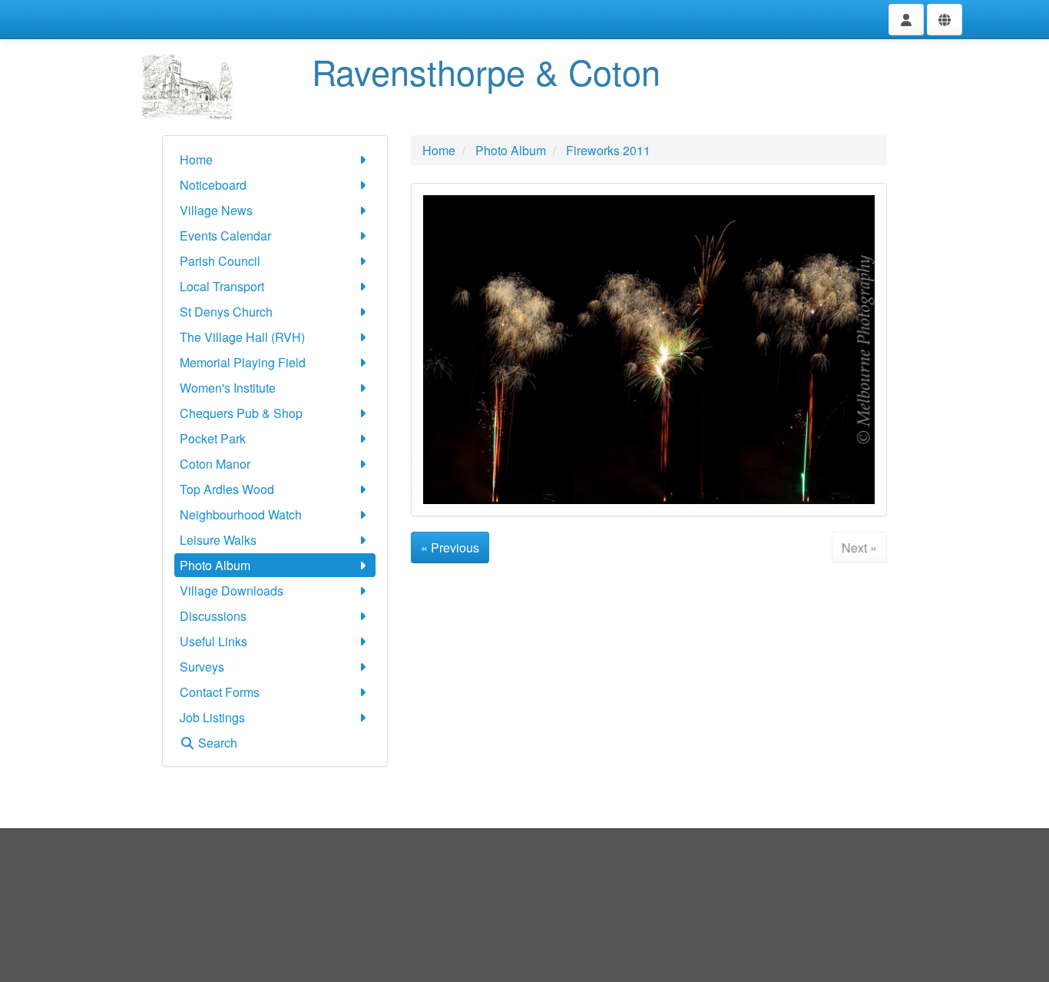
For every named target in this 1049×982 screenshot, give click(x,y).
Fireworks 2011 (608, 150)
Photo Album (215, 565)
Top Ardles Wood (227, 489)
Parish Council (220, 261)
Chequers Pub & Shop (241, 413)
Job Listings (212, 717)
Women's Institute (228, 387)
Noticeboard (213, 185)
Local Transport (222, 286)
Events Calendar (225, 235)
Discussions (213, 616)
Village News (216, 210)
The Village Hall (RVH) (242, 337)
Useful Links (213, 641)
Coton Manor (215, 464)
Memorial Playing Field (243, 362)
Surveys (202, 666)
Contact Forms (220, 692)
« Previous (450, 547)
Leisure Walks (218, 540)
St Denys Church (226, 311)
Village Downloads (231, 590)
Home (196, 159)
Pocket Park (213, 438)
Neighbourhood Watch (241, 514)
